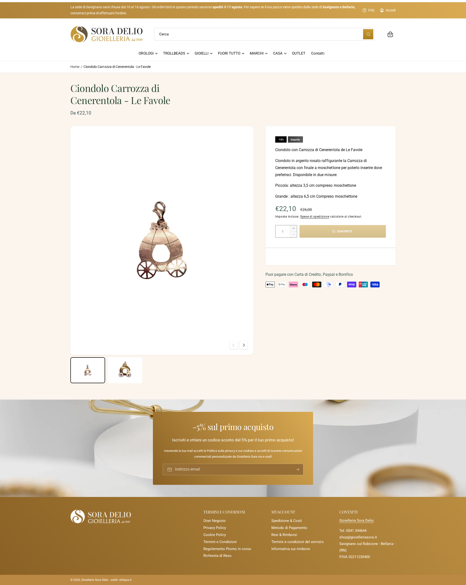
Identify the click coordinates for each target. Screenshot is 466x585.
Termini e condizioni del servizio (297, 542)
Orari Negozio (214, 521)
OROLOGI (146, 53)
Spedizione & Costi (286, 521)
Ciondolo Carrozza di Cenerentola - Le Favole (117, 67)
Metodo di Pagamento (289, 528)
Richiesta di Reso (217, 555)
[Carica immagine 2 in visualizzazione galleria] (125, 370)
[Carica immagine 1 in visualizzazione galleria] (87, 370)
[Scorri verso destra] (244, 345)
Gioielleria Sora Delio (356, 520)
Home (74, 67)
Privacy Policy (214, 528)
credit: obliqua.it (121, 580)
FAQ (371, 10)
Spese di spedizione (314, 216)
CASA (278, 53)
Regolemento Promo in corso (227, 549)
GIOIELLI (201, 53)
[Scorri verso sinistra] (234, 345)
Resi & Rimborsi (284, 535)
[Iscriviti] (297, 469)
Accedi (391, 10)
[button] (390, 34)
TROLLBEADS (174, 53)
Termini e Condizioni (220, 542)
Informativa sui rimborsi (290, 549)
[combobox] (264, 34)
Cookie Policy (214, 535)
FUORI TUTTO (229, 53)
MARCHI (257, 53)
